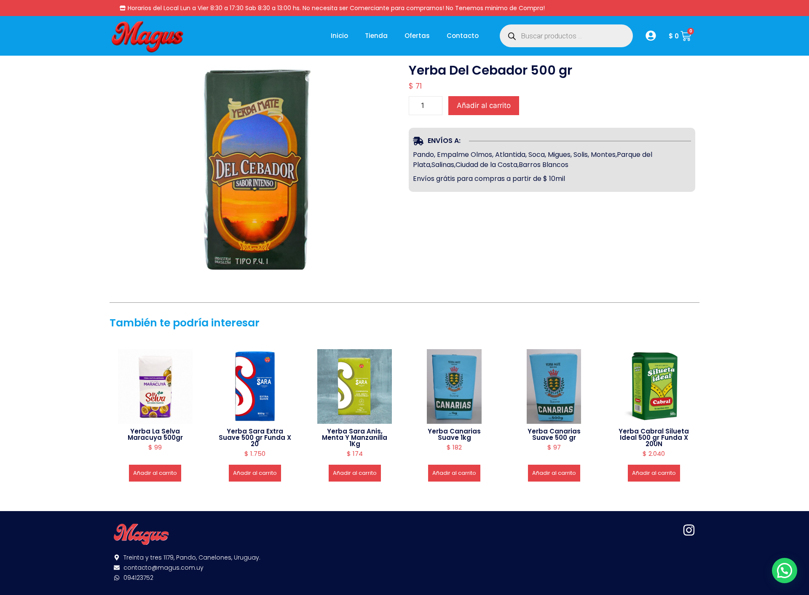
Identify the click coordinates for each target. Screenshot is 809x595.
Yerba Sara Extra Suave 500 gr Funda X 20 (255, 437)
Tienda (376, 35)
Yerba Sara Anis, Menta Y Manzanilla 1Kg (354, 437)
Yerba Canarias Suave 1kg (454, 434)
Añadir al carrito (484, 105)
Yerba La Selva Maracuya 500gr (155, 434)
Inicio (339, 35)
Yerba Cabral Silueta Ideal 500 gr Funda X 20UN (654, 437)
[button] (784, 570)
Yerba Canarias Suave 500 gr (554, 434)
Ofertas (417, 35)
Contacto (463, 35)
